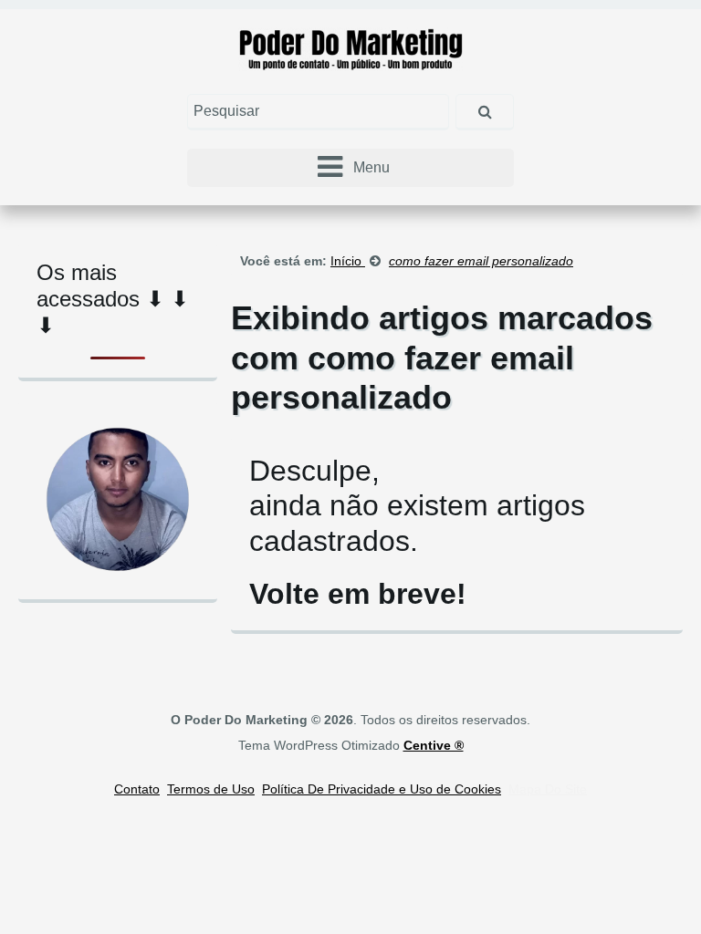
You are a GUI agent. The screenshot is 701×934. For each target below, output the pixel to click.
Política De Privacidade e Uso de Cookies (381, 789)
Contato (137, 789)
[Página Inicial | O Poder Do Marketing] (351, 48)
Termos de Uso (211, 789)
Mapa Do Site (547, 789)
